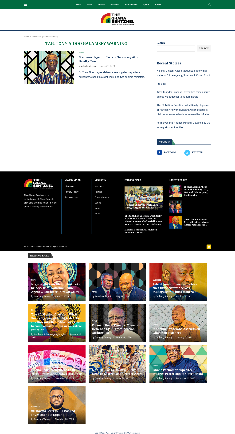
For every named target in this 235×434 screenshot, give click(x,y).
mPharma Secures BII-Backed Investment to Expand (53, 413)
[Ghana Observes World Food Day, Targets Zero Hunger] (144, 198)
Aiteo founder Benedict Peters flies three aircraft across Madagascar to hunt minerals (175, 288)
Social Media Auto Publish (105, 433)
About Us (69, 186)
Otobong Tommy (42, 296)
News (89, 4)
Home (78, 4)
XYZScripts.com (133, 433)
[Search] (209, 5)
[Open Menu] (25, 4)
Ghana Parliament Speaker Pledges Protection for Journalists (178, 372)
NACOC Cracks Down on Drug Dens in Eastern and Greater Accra (117, 372)
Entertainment (131, 4)
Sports (146, 4)
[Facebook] (209, 247)
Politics (101, 4)
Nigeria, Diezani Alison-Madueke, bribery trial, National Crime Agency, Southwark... (196, 191)
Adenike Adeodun (88, 66)
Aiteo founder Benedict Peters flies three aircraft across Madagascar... (197, 222)
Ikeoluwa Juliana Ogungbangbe (50, 334)
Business (114, 4)
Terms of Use (71, 197)
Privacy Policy (71, 192)
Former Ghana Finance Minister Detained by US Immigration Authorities (116, 329)
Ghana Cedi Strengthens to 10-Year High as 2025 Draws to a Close (56, 372)
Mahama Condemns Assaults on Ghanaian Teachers (141, 231)
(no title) (161, 83)
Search (161, 43)
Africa (158, 4)
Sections (100, 180)
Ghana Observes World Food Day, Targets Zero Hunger (142, 206)
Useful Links (73, 180)
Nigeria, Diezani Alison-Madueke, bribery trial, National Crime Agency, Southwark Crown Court (56, 288)
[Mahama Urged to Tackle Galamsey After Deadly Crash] (49, 67)
